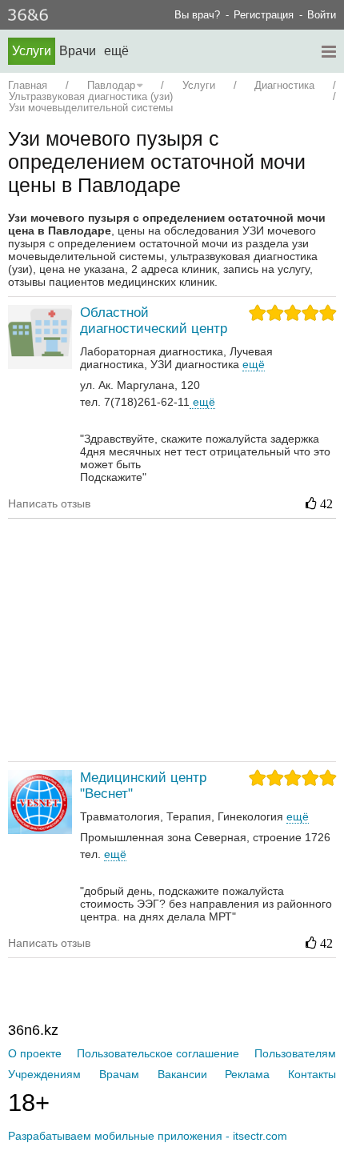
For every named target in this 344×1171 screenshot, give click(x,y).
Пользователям (295, 1053)
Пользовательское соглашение (158, 1053)
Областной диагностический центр (153, 320)
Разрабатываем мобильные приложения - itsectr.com (147, 1135)
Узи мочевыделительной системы (91, 108)
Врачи (77, 51)
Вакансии (182, 1074)
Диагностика (284, 85)
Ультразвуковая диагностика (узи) (91, 96)
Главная (27, 85)
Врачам (119, 1074)
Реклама (247, 1074)
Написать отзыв (49, 503)
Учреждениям (44, 1074)
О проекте (35, 1053)
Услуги (31, 51)
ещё (202, 401)
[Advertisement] (176, 639)
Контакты (312, 1074)
